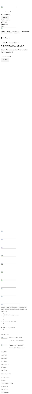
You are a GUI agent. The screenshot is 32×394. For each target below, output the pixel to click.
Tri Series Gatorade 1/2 (15, 337)
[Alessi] (16, 267)
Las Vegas (4, 370)
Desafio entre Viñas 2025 (16, 345)
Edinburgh (4, 361)
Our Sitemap (5, 392)
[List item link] (16, 321)
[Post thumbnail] (4, 339)
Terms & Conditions (7, 383)
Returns (3, 380)
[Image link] (10, 304)
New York (4, 355)
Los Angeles (4, 364)
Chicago (3, 367)
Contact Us (4, 386)
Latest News (4, 389)
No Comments (20, 340)
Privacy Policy (5, 377)
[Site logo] (9, 8)
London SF (4, 358)
